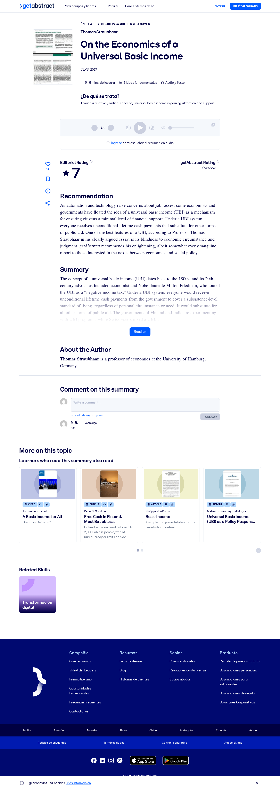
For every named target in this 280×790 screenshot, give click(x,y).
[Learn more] (91, 161)
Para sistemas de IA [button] (139, 6)
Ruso (123, 730)
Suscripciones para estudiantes (234, 681)
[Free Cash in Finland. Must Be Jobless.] (109, 484)
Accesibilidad (233, 742)
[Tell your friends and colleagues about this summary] (48, 203)
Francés (221, 730)
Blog (123, 670)
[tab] (138, 550)
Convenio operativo (174, 742)
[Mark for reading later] (48, 178)
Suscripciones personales (238, 670)
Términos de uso (114, 742)
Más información (78, 783)
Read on (140, 332)
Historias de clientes (134, 679)
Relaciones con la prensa (188, 670)
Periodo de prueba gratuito (240, 661)
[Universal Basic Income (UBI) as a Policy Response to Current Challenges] (232, 484)
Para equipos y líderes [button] (80, 6)
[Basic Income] (171, 484)
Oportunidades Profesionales (80, 690)
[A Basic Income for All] (48, 484)
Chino (153, 730)
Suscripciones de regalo (237, 693)
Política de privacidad (52, 742)
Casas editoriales (182, 661)
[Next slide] (258, 550)
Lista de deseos (131, 661)
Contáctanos (79, 711)
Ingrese (116, 143)
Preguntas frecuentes (85, 702)
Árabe (253, 730)
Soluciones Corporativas (237, 702)
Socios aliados (180, 679)
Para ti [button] (113, 6)
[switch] (140, 128)
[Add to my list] (48, 190)
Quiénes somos (80, 661)
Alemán (59, 730)
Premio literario (80, 679)
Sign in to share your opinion (87, 415)
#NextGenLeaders (82, 670)
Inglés (27, 730)
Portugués (186, 730)
